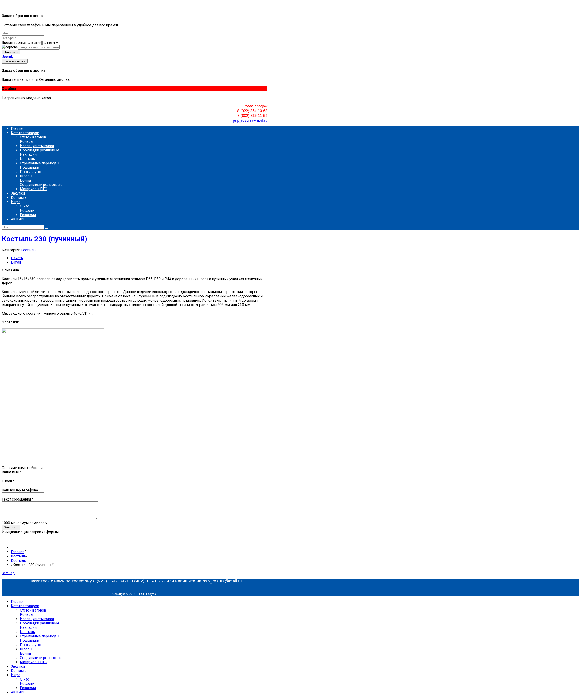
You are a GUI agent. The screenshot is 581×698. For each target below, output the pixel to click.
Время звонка (14, 42)
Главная (17, 552)
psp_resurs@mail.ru (250, 120)
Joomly (8, 56)
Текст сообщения (17, 499)
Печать (17, 258)
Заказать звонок (15, 61)
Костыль (28, 250)
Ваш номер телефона (20, 490)
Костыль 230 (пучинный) (44, 238)
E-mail (16, 262)
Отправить (11, 52)
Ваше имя (11, 472)
